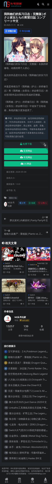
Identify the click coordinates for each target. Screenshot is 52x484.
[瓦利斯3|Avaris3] (13, 285)
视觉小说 (13, 198)
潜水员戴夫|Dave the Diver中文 (25, 385)
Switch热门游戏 (42, 264)
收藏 (33, 203)
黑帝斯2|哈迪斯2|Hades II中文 (25, 458)
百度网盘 (27, 151)
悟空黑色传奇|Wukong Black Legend (28, 374)
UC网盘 (27, 164)
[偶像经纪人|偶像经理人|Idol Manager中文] (38, 253)
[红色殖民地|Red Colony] (13, 253)
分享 (23, 203)
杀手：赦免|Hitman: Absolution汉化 (28, 447)
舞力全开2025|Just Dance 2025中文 (28, 402)
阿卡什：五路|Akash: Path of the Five (38, 299)
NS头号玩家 (11, 204)
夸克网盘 (27, 157)
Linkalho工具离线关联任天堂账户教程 (28, 407)
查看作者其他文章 (26, 336)
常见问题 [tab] (26, 31)
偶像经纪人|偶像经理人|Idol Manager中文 (38, 270)
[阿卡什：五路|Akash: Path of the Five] (38, 285)
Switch (7, 263)
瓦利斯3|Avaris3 (11, 297)
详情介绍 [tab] (12, 31)
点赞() (44, 203)
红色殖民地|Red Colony (13, 267)
